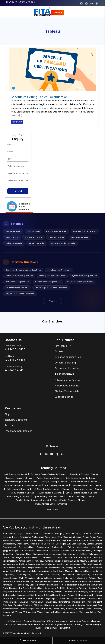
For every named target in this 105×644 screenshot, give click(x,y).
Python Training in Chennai (49, 478)
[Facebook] (81, 3)
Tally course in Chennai (18, 489)
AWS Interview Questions (17, 282)
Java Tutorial (33, 231)
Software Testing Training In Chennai (48, 474)
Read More (17, 122)
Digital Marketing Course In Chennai (21, 482)
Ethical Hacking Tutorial (84, 231)
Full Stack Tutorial (33, 237)
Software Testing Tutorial (63, 243)
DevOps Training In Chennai (54, 482)
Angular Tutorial (37, 243)
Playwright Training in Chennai (84, 474)
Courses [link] (56, 12)
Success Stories (64, 396)
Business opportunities (68, 357)
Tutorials (10, 425)
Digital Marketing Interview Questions (23, 270)
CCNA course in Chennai (50, 493)
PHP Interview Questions (17, 288)
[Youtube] (92, 3)
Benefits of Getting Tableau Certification (39, 97)
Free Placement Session (18, 431)
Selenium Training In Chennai (18, 478)
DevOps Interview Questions (48, 282)
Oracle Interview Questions (79, 282)
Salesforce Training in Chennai (88, 489)
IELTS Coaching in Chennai (81, 496)
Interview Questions (16, 419)
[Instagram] (86, 3)
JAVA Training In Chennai (15, 474)
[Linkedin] (97, 3)
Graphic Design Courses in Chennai (32, 500)
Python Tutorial (13, 231)
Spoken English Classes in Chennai (69, 500)
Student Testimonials (67, 391)
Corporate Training (65, 362)
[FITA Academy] (42, 11)
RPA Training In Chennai (18, 496)
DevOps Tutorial (56, 237)
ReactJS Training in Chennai (21, 493)
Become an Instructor (67, 368)
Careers (59, 351)
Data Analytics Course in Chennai (51, 504)
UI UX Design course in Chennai (86, 485)
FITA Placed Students (67, 385)
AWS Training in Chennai (56, 485)
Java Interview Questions (58, 270)
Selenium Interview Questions (19, 276)
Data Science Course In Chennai (81, 478)
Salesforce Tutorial (79, 237)
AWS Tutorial (12, 237)
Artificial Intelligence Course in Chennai (22, 485)
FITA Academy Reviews (68, 380)
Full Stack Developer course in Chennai (51, 489)
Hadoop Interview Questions (52, 276)
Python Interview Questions (84, 276)
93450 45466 (27, 1)
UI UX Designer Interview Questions (51, 288)
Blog (7, 414)
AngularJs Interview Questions (20, 294)
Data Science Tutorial (56, 231)
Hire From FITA (63, 345)
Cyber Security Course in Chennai (49, 496)
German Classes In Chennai (84, 482)
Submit (18, 191)
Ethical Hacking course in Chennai (81, 493)
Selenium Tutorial (14, 243)
